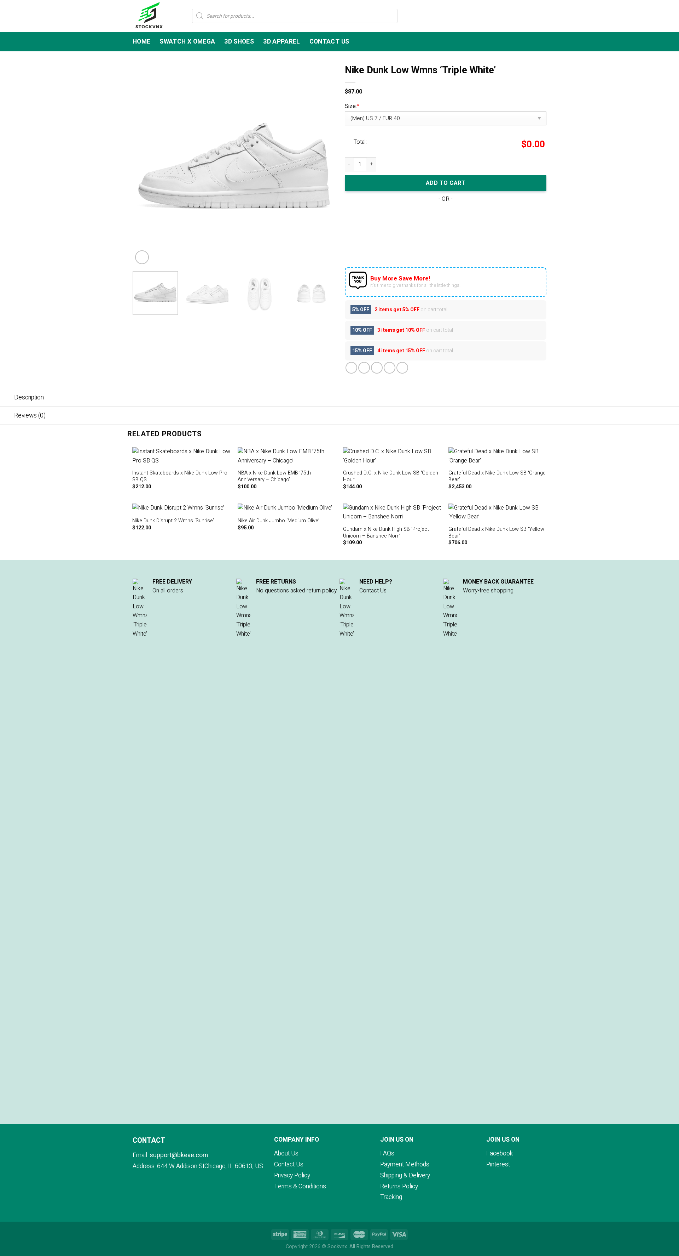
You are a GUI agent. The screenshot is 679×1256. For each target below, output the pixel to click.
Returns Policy (399, 1186)
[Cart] (542, 16)
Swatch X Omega (187, 41)
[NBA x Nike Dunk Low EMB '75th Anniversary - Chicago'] (287, 456)
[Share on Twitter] (364, 368)
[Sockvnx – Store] (157, 16)
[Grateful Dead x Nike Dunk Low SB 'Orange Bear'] (497, 456)
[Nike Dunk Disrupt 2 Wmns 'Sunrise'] (181, 508)
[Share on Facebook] (351, 368)
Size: (352, 106)
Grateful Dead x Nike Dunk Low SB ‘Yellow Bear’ (496, 532)
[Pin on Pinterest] (389, 368)
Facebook (499, 1153)
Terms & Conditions (300, 1186)
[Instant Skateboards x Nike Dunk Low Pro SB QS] (181, 456)
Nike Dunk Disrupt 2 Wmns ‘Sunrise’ (173, 521)
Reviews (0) (30, 415)
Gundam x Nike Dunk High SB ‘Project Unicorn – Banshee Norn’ (386, 532)
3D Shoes (239, 41)
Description (29, 397)
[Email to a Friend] (377, 368)
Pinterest (498, 1164)
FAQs (387, 1153)
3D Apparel (281, 41)
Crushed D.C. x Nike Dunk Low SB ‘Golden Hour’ (390, 476)
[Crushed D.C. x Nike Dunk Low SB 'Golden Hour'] (392, 456)
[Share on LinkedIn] (402, 368)
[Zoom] (142, 257)
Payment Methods (404, 1164)
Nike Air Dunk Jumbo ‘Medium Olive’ (278, 521)
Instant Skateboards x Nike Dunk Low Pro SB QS (179, 476)
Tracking (391, 1197)
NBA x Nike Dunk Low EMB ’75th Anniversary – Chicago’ (274, 476)
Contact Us (329, 41)
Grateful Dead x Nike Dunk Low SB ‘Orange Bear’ (497, 476)
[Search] (531, 16)
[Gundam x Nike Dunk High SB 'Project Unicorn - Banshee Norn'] (392, 513)
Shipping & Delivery (405, 1175)
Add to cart (445, 183)
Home (141, 41)
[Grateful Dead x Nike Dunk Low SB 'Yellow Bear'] (497, 513)
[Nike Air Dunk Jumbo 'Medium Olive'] (287, 508)
